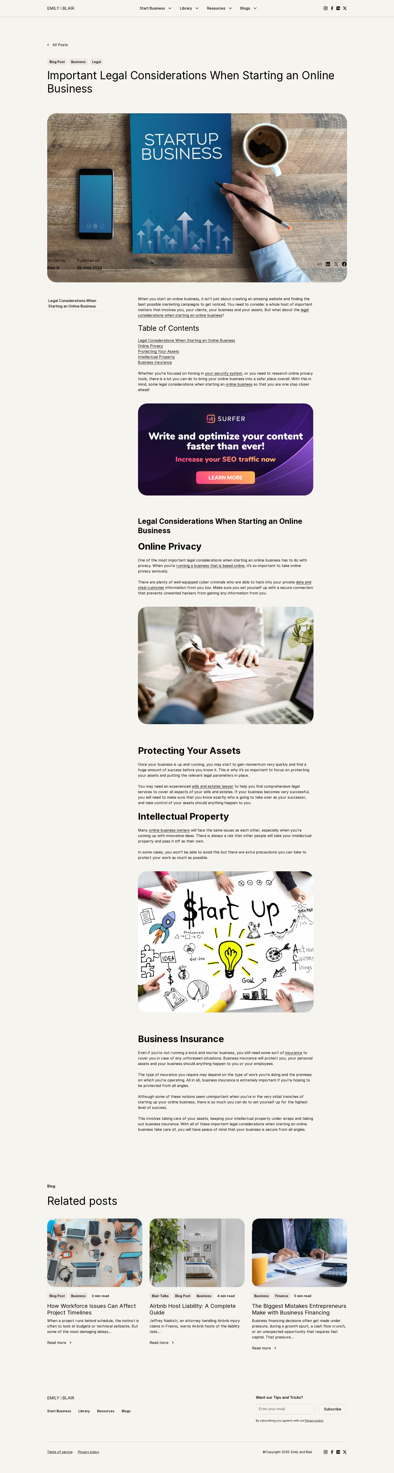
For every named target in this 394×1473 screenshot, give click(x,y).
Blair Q (53, 267)
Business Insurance (155, 362)
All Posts (60, 44)
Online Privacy (150, 346)
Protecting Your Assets (158, 351)
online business (239, 384)
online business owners (169, 830)
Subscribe (332, 1409)
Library (186, 8)
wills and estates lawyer (212, 786)
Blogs (245, 8)
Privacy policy (314, 1420)
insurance (293, 1052)
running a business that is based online (210, 565)
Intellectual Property (156, 357)
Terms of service (60, 1452)
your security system (223, 373)
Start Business (152, 8)
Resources (216, 8)
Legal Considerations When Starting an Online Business (72, 303)
